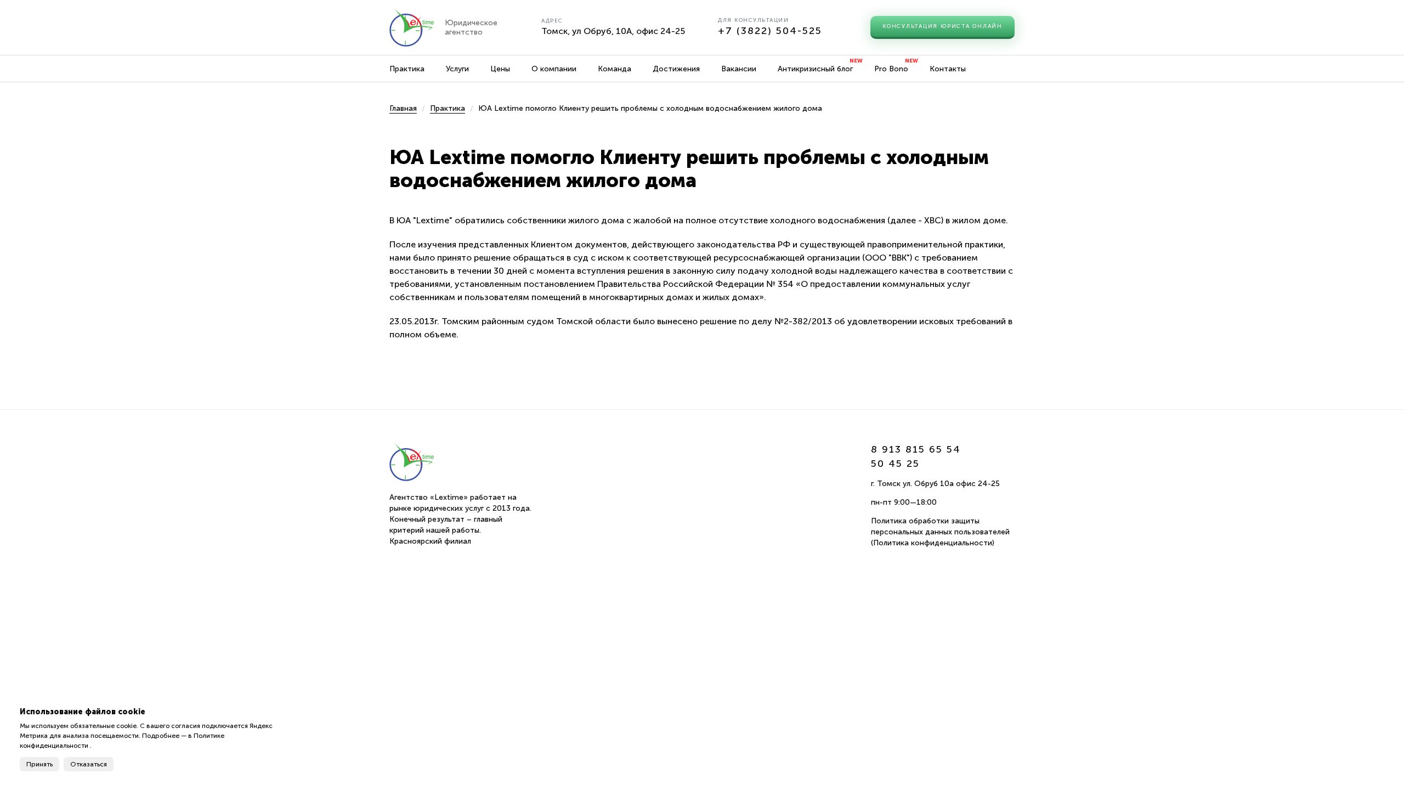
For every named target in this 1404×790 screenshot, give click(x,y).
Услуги (457, 69)
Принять (39, 764)
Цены (500, 69)
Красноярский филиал (430, 541)
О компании (553, 69)
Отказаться (88, 764)
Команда (614, 69)
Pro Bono (891, 69)
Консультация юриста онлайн (942, 26)
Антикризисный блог (815, 69)
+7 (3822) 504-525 (770, 31)
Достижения (676, 69)
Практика (406, 69)
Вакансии (738, 69)
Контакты (948, 69)
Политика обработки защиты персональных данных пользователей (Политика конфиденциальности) (940, 532)
